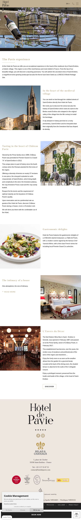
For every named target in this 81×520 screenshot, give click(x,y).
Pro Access (50, 505)
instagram (43, 436)
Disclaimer (61, 505)
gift (76, 515)
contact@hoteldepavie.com (40, 470)
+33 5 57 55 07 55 (73, 3)
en (67, 4)
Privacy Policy (73, 505)
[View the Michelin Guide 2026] (16, 479)
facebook (38, 436)
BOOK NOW (36, 515)
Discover (49, 386)
